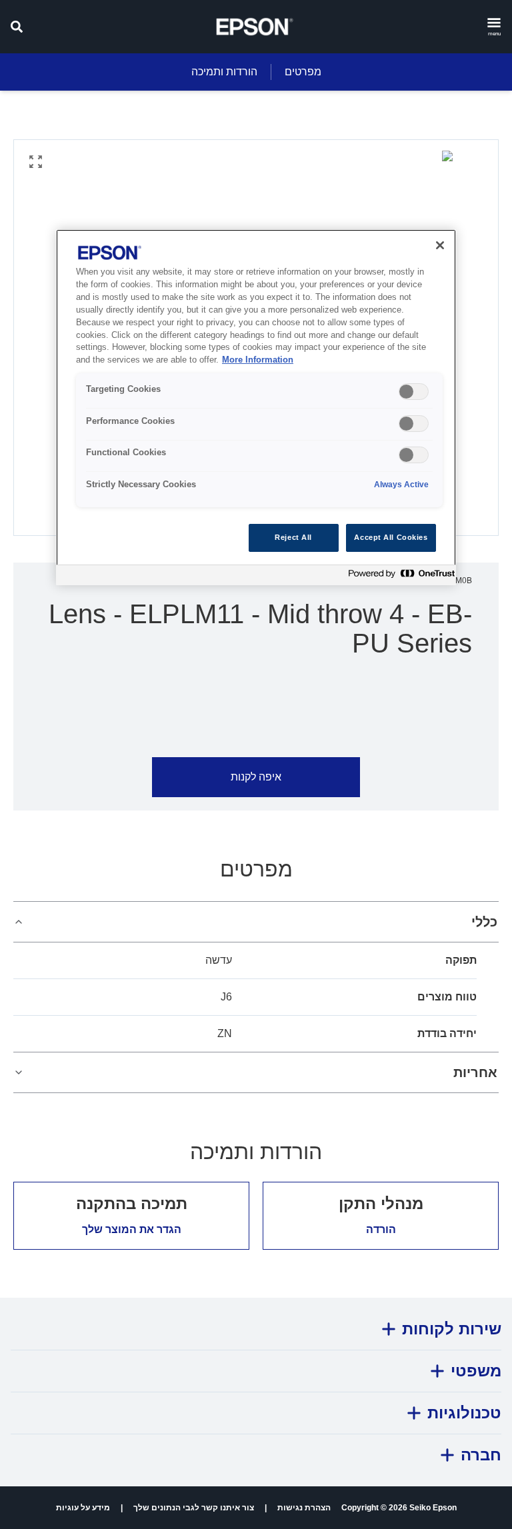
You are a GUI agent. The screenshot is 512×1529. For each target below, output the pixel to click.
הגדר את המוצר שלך (131, 1229)
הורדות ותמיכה (224, 71)
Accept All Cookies (390, 537)
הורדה (381, 1229)
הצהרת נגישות (304, 1507)
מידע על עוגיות (83, 1507)
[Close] (440, 245)
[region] (256, 407)
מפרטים (303, 71)
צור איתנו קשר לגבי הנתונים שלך (193, 1507)
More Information (257, 360)
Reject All (293, 537)
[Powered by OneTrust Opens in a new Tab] (398, 577)
